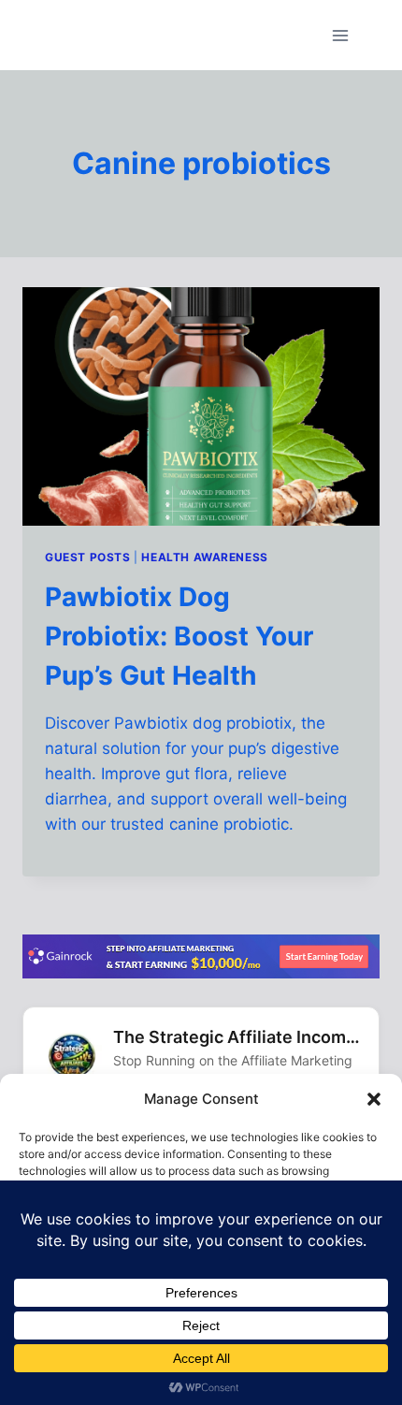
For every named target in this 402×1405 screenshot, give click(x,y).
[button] (374, 1099)
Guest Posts (88, 557)
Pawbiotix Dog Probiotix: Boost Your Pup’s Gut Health (179, 636)
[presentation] (201, 406)
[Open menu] (340, 35)
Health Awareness (204, 557)
